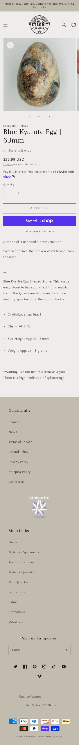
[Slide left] (30, 117)
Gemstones (17, 592)
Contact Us (17, 482)
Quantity (8, 184)
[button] (5, 25)
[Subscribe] (65, 650)
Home (13, 542)
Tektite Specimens (21, 562)
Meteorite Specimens (24, 552)
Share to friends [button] (19, 150)
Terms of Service (20, 442)
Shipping (8, 164)
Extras (13, 602)
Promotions (17, 612)
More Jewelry (18, 582)
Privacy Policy (18, 462)
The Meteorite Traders (34, 737)
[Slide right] (49, 117)
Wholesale (16, 622)
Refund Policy (18, 452)
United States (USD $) (37, 705)
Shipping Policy (20, 472)
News (13, 432)
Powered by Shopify (54, 737)
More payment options (39, 231)
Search (14, 422)
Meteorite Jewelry (21, 572)
